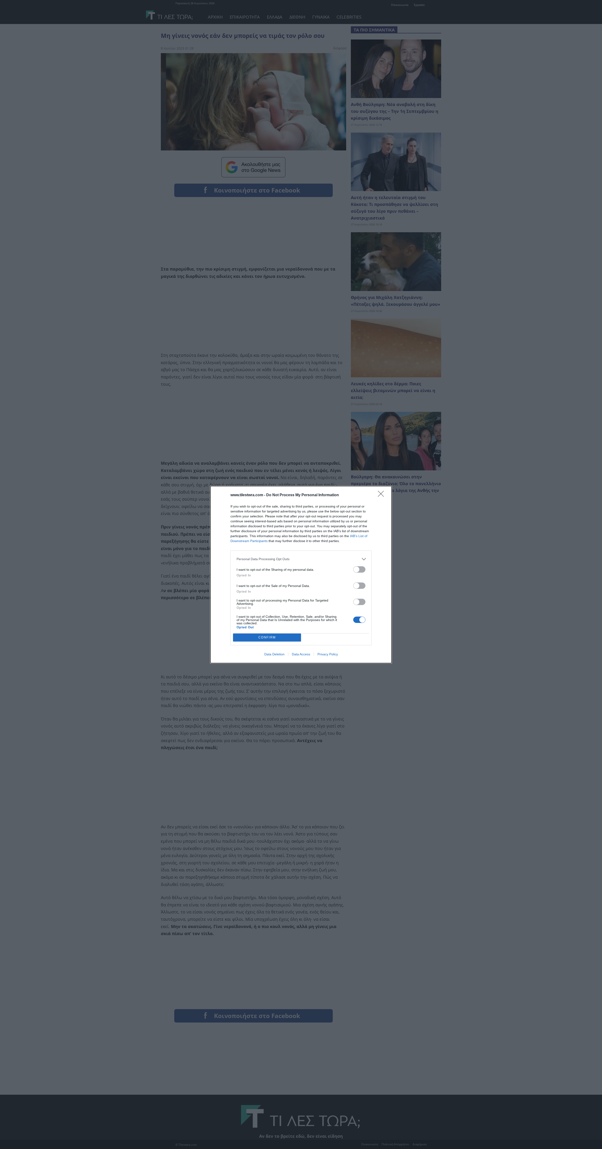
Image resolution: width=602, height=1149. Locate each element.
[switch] (359, 569)
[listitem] (301, 559)
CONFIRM (267, 637)
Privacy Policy (327, 654)
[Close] (382, 495)
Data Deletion (274, 654)
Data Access (301, 654)
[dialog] (301, 574)
